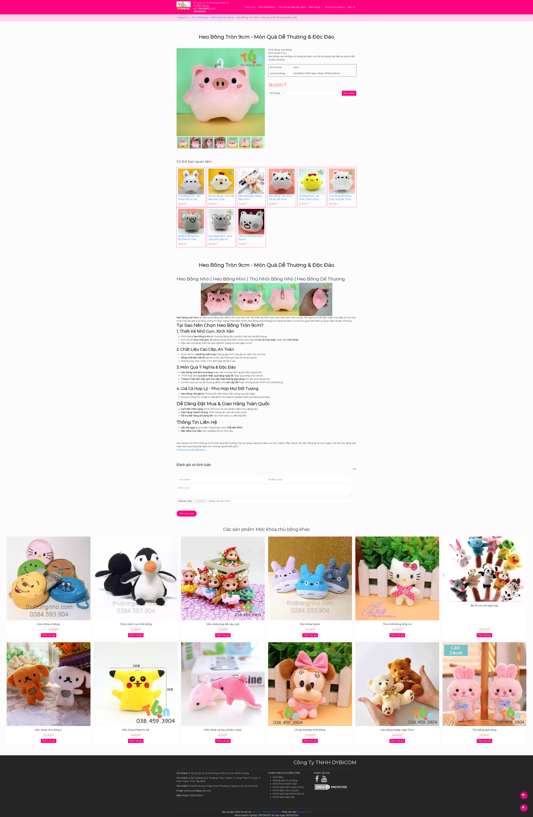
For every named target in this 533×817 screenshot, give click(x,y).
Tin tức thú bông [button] (333, 7)
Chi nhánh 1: (183, 786)
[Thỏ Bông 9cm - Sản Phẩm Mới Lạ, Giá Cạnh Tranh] (191, 181)
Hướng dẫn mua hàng (285, 780)
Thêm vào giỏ (48, 635)
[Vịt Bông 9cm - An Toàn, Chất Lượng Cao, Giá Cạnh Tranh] (312, 181)
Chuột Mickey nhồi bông (310, 729)
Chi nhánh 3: (183, 778)
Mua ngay (349, 93)
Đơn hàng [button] (314, 7)
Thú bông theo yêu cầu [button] (291, 7)
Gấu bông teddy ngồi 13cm (397, 729)
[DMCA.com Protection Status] (331, 787)
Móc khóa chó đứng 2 (48, 729)
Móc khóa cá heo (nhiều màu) (223, 729)
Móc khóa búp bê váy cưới (223, 624)
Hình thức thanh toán (285, 783)
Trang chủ (250, 7)
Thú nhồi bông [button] (266, 7)
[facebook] (317, 780)
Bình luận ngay (186, 513)
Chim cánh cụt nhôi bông (136, 624)
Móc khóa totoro (310, 624)
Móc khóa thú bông (222, 17)
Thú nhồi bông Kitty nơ (397, 624)
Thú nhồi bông (199, 17)
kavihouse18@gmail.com (197, 790)
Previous (173, 143)
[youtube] (324, 780)
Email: (180, 790)
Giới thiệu (278, 777)
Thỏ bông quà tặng (484, 729)
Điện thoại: (182, 795)
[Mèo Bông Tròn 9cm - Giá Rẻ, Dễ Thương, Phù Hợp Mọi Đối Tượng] (282, 181)
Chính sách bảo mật (284, 797)
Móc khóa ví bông (48, 624)
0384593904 (196, 795)
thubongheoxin (196, 449)
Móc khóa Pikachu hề (135, 729)
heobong (182, 449)
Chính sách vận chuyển (286, 790)
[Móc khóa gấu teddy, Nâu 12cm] (251, 181)
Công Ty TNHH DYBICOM (266, 812)
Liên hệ (351, 7)
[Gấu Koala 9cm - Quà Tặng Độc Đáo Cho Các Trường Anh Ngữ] (221, 221)
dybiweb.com (303, 812)
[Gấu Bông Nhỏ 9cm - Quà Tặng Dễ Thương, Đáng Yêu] (342, 181)
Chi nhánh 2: (183, 773)
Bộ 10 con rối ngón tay (484, 605)
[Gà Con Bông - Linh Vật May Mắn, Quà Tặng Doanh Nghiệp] (221, 181)
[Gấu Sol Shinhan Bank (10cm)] (251, 221)
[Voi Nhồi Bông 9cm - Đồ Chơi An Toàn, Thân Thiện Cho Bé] (191, 221)
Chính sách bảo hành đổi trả (288, 793)
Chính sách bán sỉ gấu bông (288, 787)
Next (268, 143)
